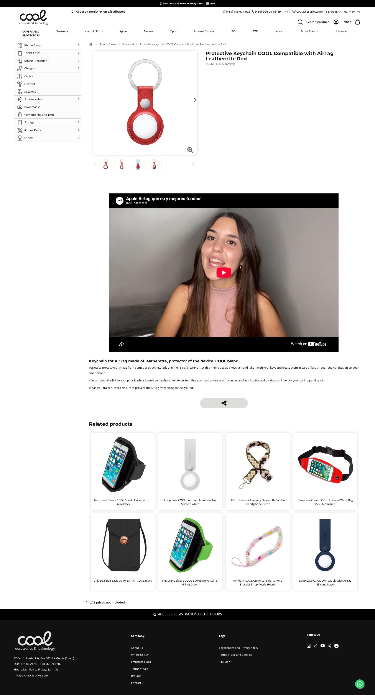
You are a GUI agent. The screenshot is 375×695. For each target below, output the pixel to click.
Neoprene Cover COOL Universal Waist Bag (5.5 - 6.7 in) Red (325, 502)
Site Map (224, 662)
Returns (136, 676)
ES (358, 12)
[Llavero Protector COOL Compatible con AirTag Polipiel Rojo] (138, 164)
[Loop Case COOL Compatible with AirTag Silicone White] (190, 465)
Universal (341, 31)
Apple (123, 31)
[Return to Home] (90, 44)
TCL (234, 31)
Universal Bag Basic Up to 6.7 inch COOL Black (123, 580)
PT (353, 12)
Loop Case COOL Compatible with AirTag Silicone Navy (325, 582)
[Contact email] (304, 11)
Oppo (173, 31)
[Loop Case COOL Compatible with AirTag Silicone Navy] (325, 545)
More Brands (309, 31)
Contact (136, 683)
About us (137, 648)
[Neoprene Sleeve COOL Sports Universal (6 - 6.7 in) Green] (190, 545)
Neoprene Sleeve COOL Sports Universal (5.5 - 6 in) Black (122, 502)
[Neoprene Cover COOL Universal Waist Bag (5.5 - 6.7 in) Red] (325, 465)
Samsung (62, 31)
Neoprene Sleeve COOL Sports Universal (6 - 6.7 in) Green (190, 582)
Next (194, 164)
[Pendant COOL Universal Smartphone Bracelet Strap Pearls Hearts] (258, 545)
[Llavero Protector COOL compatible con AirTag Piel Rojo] (106, 164)
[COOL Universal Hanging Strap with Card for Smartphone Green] (258, 465)
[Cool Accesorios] (33, 17)
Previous (95, 164)
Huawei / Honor (204, 31)
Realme (148, 31)
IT (350, 12)
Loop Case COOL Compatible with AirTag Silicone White (190, 502)
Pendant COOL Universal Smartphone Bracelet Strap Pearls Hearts (257, 582)
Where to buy (140, 655)
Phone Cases (108, 44)
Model (210, 64)
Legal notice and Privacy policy (238, 648)
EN (345, 12)
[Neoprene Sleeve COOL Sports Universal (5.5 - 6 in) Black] (123, 465)
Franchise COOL (141, 662)
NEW (347, 21)
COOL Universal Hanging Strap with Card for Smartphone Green (257, 502)
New (213, 3)
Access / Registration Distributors (100, 11)
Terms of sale (139, 669)
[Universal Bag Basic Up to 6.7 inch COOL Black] (123, 545)
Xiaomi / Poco (94, 31)
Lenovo (279, 31)
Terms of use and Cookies (235, 655)
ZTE (255, 31)
